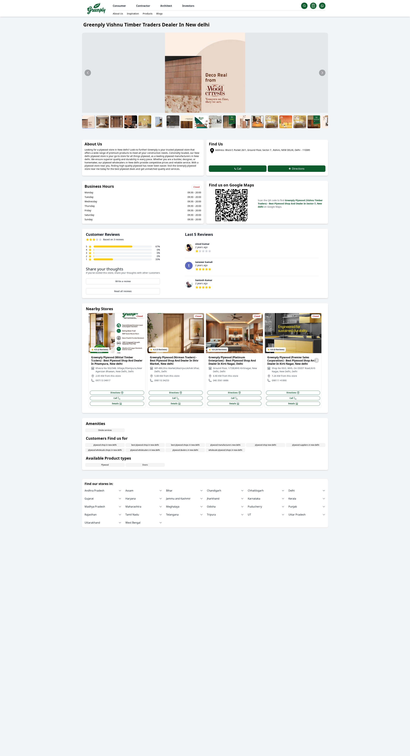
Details (115, 403)
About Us (118, 13)
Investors (188, 6)
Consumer (119, 6)
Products (147, 13)
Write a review (123, 281)
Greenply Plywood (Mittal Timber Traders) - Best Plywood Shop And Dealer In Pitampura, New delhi (116, 360)
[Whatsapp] (322, 6)
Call (238, 168)
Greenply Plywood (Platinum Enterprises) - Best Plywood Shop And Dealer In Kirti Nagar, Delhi (232, 360)
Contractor (143, 6)
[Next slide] (322, 73)
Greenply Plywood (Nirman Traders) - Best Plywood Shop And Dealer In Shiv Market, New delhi (174, 360)
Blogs (159, 13)
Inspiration (133, 13)
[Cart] (313, 6)
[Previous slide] (88, 73)
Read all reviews (123, 291)
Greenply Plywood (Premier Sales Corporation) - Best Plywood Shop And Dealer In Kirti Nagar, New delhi (291, 360)
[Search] (304, 6)
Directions (297, 168)
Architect (166, 6)
